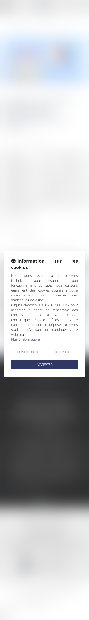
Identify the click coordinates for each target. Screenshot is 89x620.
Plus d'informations (26, 339)
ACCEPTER (45, 364)
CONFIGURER (27, 352)
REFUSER (62, 352)
